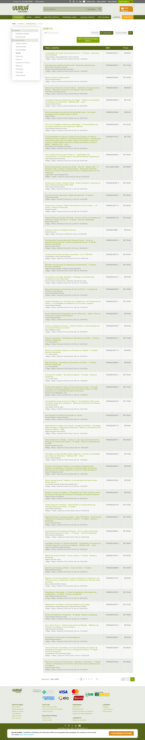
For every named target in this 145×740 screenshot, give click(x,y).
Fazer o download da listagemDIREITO (88, 40)
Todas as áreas (21, 43)
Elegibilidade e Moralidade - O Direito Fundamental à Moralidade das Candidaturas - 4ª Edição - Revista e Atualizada (71, 593)
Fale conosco (40, 1)
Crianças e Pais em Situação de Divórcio (60, 230)
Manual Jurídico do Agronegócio (57, 77)
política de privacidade (26, 734)
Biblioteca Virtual (49, 715)
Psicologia (19, 69)
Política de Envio (47, 711)
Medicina (19, 66)
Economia (19, 56)
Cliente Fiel (76, 707)
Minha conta (91, 1)
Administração (21, 47)
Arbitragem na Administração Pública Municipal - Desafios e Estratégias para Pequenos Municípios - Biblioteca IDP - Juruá (72, 455)
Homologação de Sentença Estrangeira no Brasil (63, 415)
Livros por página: (121, 32)
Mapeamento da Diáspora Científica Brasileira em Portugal (67, 604)
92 (97, 679)
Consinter (128, 17)
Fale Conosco (16, 718)
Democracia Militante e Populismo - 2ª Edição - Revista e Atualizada (71, 615)
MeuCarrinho (124, 9)
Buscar (99, 9)
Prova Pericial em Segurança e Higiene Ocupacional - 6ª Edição (69, 195)
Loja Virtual (91, 9)
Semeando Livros (77, 709)
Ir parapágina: (123, 679)
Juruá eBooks (16, 713)
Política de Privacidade (49, 707)
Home (14, 23)
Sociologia (19, 72)
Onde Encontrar (17, 716)
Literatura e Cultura (23, 62)
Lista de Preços (108, 709)
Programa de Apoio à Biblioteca (82, 713)
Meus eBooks (112, 1)
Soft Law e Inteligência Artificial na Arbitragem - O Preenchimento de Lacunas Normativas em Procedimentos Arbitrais (71, 125)
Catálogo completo (22, 34)
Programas (77, 705)
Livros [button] (28, 17)
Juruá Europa (123, 1)
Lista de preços (19, 40)
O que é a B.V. (46, 718)
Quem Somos (16, 707)
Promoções (18, 17)
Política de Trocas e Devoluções (52, 709)
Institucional (103, 17)
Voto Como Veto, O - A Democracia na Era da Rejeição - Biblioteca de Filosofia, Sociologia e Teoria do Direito (72, 626)
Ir (132, 679)
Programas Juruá (69, 17)
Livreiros (116, 17)
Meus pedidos (101, 1)
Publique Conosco (87, 17)
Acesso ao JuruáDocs (79, 720)
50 (131, 33)
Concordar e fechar (121, 733)
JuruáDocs (76, 718)
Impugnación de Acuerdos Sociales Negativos (62, 637)
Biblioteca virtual (51, 17)
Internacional (20, 75)
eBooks (37, 17)
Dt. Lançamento (107, 33)
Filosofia (19, 59)
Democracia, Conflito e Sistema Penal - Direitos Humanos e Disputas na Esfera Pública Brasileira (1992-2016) (72, 184)
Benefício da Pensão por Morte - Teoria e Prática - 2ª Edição (68, 568)
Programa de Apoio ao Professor (82, 711)
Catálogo (105, 707)
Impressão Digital (17, 709)
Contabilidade (21, 50)
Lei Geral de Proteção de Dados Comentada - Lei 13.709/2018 (68, 254)
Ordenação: (95, 32)
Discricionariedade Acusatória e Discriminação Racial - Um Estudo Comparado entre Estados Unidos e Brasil (70, 113)
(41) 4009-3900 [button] (22, 1)
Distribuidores (21, 37)
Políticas (46, 705)
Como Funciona (47, 720)
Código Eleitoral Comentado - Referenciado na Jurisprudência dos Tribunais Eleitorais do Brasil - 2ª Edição (70, 506)
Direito (18, 53)
